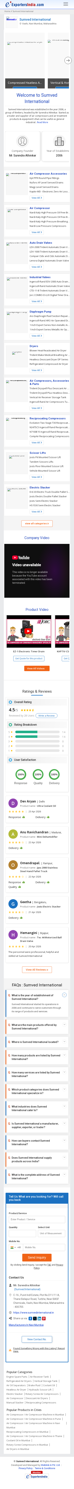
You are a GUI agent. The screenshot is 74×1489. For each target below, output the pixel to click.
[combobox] (15, 1247)
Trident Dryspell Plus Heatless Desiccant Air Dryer (50, 392)
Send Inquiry (37, 1257)
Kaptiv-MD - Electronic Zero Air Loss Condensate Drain (50, 191)
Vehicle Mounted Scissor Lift (45, 470)
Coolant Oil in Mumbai (18, 1440)
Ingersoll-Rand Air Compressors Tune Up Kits (50, 401)
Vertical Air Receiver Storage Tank (48, 397)
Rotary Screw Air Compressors (42, 1394)
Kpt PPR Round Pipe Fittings (44, 178)
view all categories (36, 523)
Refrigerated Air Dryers (19, 1381)
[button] (29, 631)
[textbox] (51, 1233)
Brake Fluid (34, 1385)
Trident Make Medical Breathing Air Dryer (50, 355)
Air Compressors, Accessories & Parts (49, 382)
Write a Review (46, 715)
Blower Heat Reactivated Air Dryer (48, 350)
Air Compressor (40, 208)
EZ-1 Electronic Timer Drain (29, 651)
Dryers (34, 346)
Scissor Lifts (38, 453)
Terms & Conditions (45, 1468)
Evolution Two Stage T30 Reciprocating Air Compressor (50, 422)
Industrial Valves (40, 277)
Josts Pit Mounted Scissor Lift (45, 457)
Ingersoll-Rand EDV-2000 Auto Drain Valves (50, 281)
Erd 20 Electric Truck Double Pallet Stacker (50, 491)
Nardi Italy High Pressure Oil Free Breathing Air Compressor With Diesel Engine (50, 212)
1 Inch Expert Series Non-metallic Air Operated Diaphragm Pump (50, 325)
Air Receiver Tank (39, 1376)
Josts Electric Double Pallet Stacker (48, 496)
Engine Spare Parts (16, 1376)
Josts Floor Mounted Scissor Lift (46, 466)
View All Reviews (36, 969)
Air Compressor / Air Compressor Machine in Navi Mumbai (33, 1425)
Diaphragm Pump (40, 311)
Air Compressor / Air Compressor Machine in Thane (34, 1436)
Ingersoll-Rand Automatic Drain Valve (50, 286)
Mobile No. (14, 1241)
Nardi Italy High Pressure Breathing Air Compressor (50, 221)
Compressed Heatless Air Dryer (25, 82)
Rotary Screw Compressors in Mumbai (27, 1444)
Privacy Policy (26, 1468)
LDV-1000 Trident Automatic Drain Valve (50, 251)
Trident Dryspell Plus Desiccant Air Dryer (50, 388)
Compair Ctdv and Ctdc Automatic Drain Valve (50, 256)
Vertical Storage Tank (45, 1381)
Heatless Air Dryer (16, 1389)
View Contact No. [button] (37, 1339)
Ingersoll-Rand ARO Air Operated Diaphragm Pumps (50, 320)
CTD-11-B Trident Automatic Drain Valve (50, 290)
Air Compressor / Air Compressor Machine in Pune (33, 1418)
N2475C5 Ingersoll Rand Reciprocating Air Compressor (50, 427)
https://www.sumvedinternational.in (33, 1312)
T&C (49, 1265)
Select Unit (44, 1227)
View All (36, 197)
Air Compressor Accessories (48, 173)
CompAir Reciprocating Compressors (49, 436)
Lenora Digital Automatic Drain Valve (49, 260)
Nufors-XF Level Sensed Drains (46, 182)
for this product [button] (28, 658)
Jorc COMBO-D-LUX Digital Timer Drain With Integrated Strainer (50, 295)
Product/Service (18, 1213)
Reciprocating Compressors (48, 418)
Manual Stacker (15, 1402)
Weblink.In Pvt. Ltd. (50, 1465)
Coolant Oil (49, 1385)
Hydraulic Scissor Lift (40, 1389)
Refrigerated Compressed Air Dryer (49, 364)
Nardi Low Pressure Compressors (48, 226)
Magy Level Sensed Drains (44, 187)
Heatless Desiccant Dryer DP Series (49, 359)
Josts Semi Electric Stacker (44, 500)
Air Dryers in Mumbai (17, 1449)
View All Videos (36, 668)
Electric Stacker (40, 487)
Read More (42, 122)
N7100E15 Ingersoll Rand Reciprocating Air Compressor (50, 431)
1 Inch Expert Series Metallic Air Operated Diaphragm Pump (50, 329)
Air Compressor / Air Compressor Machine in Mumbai (35, 1414)
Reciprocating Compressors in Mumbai (27, 1431)
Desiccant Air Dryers (37, 1398)
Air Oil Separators (16, 1385)
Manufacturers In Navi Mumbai (26, 1325)
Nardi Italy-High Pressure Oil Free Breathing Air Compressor (50, 217)
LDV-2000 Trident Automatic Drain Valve (50, 247)
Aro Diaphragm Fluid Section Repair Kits (50, 316)
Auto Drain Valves (41, 242)
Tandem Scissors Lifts (41, 461)
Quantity (13, 1227)
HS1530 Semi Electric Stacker (45, 505)
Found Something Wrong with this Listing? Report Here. (39, 1350)
